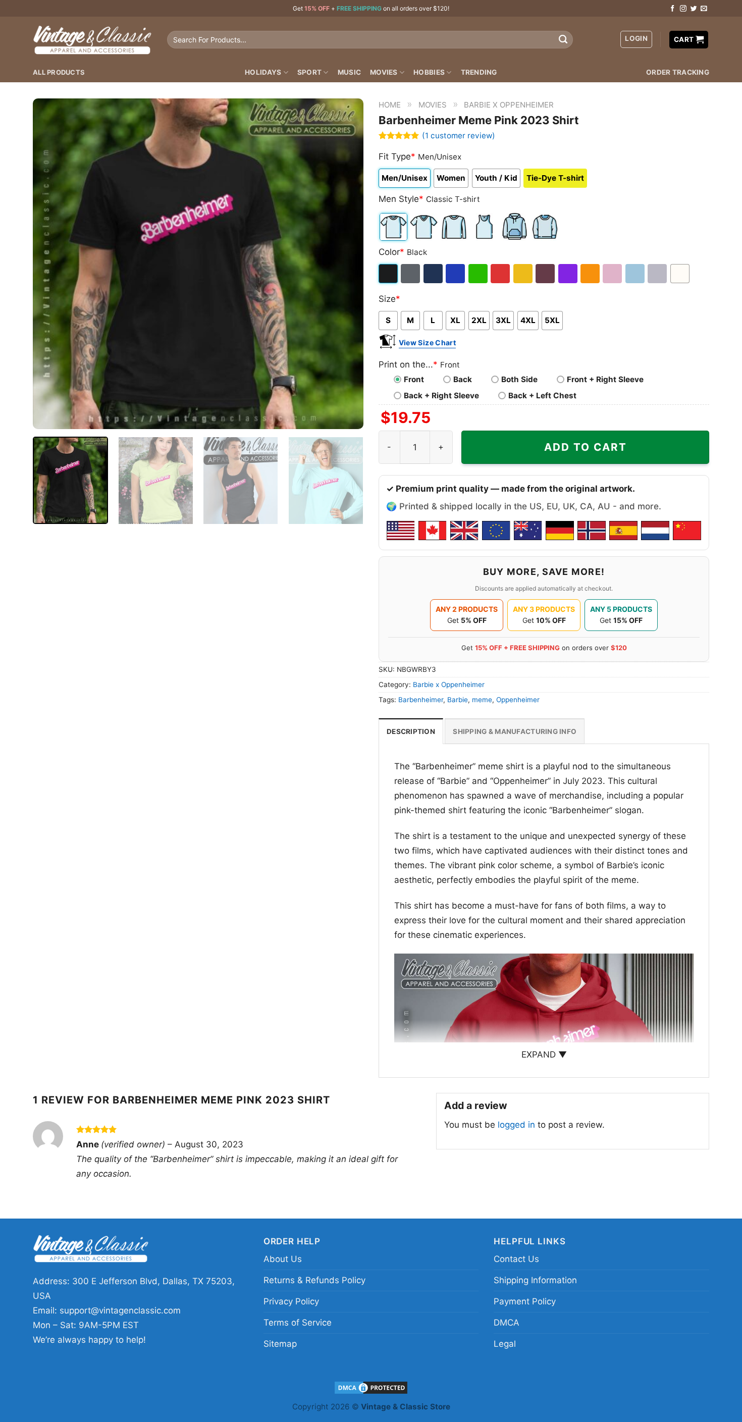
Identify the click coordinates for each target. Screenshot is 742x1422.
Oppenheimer (518, 700)
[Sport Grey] (658, 273)
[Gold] (523, 273)
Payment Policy (525, 1301)
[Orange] (590, 273)
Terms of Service (297, 1323)
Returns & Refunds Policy (314, 1280)
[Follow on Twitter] (694, 9)
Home (390, 105)
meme (482, 700)
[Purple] (568, 273)
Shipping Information (535, 1280)
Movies (384, 72)
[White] (680, 273)
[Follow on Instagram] (683, 9)
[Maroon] (546, 273)
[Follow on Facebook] (672, 9)
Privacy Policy (291, 1301)
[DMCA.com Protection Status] (371, 1387)
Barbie (457, 700)
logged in (516, 1125)
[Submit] (563, 40)
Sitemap (280, 1344)
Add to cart (585, 447)
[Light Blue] (635, 273)
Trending (479, 72)
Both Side (519, 379)
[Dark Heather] (411, 273)
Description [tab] (411, 731)
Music (349, 72)
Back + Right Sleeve (441, 395)
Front (414, 379)
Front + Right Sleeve (605, 379)
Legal (505, 1344)
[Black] (389, 273)
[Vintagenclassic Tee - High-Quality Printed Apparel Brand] (92, 39)
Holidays (263, 72)
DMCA (506, 1323)
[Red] (501, 273)
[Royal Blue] (456, 273)
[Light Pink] (613, 273)
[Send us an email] (704, 9)
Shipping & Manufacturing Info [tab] (514, 731)
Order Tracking (677, 72)
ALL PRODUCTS (59, 72)
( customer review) (458, 135)
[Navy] (433, 273)
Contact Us (516, 1259)
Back (462, 379)
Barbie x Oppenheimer (509, 105)
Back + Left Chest (542, 395)
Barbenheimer (420, 700)
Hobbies (429, 72)
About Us (282, 1259)
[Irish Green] (478, 273)
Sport (309, 72)
